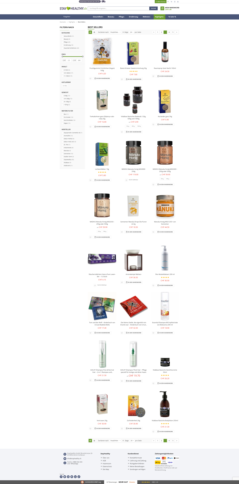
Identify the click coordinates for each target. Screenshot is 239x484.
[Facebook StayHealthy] (61, 476)
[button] (90, 78)
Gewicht (65, 92)
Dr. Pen (69, 144)
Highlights (72, 22)
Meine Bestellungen (137, 466)
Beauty (69, 39)
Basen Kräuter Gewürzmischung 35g (133, 68)
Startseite (63, 22)
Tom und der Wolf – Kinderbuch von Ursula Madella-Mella (102, 323)
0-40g (68, 96)
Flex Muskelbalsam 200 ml (165, 274)
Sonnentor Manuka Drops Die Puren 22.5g (133, 223)
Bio (68, 114)
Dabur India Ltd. (71, 142)
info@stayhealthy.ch (74, 458)
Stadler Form (70, 156)
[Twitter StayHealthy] (64, 476)
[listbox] (133, 127)
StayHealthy (70, 159)
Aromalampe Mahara (133, 274)
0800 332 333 (77, 462)
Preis (64, 54)
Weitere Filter (67, 111)
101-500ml (70, 73)
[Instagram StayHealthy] (68, 476)
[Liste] (94, 32)
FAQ (153, 1)
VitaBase (69, 162)
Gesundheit (70, 36)
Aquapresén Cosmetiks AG (73, 133)
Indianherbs (70, 147)
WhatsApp (74, 464)
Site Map (106, 469)
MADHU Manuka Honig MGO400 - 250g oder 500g (165, 170)
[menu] (134, 17)
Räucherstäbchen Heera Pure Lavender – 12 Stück (102, 275)
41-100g (69, 101)
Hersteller (66, 129)
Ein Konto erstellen (174, 1)
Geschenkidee (71, 120)
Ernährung (70, 45)
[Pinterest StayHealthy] (71, 476)
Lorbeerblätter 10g (102, 169)
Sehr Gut (123, 482)
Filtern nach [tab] (67, 27)
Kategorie (66, 33)
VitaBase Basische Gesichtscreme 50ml (165, 371)
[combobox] (118, 8)
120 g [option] (127, 126)
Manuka (69, 150)
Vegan (69, 123)
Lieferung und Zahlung (138, 460)
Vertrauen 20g (102, 420)
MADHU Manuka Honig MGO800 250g (133, 170)
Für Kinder (70, 117)
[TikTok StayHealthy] (78, 476)
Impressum (107, 463)
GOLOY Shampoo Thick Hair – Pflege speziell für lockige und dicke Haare (133, 371)
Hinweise (132, 482)
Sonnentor (70, 153)
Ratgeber (66, 16)
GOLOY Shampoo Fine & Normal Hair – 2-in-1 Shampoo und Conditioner (102, 371)
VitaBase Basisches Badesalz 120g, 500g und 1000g (133, 117)
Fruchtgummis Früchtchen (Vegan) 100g (102, 69)
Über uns (106, 458)
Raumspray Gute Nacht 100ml (165, 68)
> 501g (68, 104)
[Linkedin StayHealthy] (75, 476)
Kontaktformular (136, 458)
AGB (104, 460)
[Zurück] (153, 32)
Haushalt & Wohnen (73, 48)
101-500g (70, 98)
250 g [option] (162, 179)
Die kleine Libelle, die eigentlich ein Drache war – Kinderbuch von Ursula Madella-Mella (133, 323)
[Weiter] (176, 32)
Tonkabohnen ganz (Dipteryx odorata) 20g (102, 117)
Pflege (69, 42)
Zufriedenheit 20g (133, 420)
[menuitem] (98, 16)
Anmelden (177, 1)
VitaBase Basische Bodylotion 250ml (165, 420)
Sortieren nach (103, 32)
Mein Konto (161, 2)
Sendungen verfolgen (137, 469)
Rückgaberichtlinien (137, 463)
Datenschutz (107, 466)
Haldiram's (70, 165)
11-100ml (70, 76)
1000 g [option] (139, 126)
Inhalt (64, 67)
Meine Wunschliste (168, 1)
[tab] (72, 42)
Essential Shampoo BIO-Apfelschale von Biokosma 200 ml (165, 323)
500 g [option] (133, 126)
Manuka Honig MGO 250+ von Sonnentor (165, 223)
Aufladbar (66, 82)
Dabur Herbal (71, 139)
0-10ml (69, 70)
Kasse (171, 1)
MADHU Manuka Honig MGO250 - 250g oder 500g (102, 223)
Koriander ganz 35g (165, 116)
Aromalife (70, 136)
